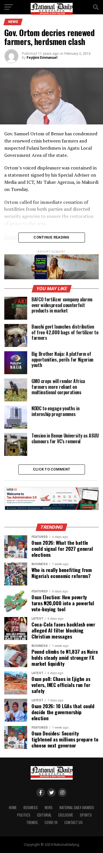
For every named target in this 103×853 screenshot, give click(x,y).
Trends (32, 822)
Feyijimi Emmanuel (42, 58)
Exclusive (65, 815)
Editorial (44, 815)
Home (13, 807)
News (49, 807)
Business (30, 807)
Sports (86, 815)
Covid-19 (51, 822)
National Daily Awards (77, 807)
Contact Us (73, 822)
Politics (23, 815)
